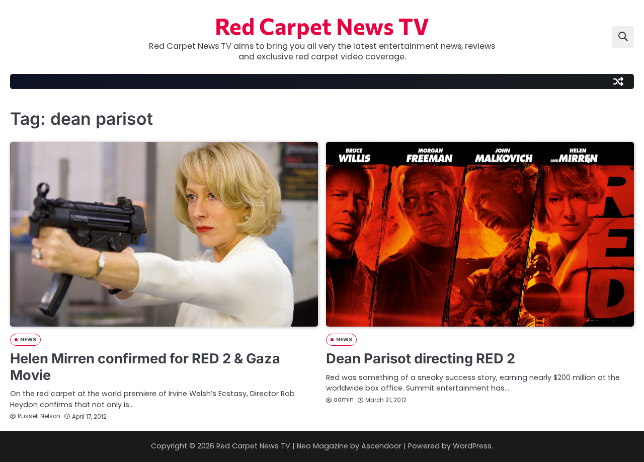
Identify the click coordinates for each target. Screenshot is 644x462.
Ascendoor (381, 446)
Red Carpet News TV (322, 25)
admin (344, 400)
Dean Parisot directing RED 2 (420, 358)
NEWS (28, 339)
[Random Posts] (618, 81)
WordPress (472, 446)
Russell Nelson (39, 416)
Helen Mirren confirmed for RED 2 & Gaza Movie (145, 366)
